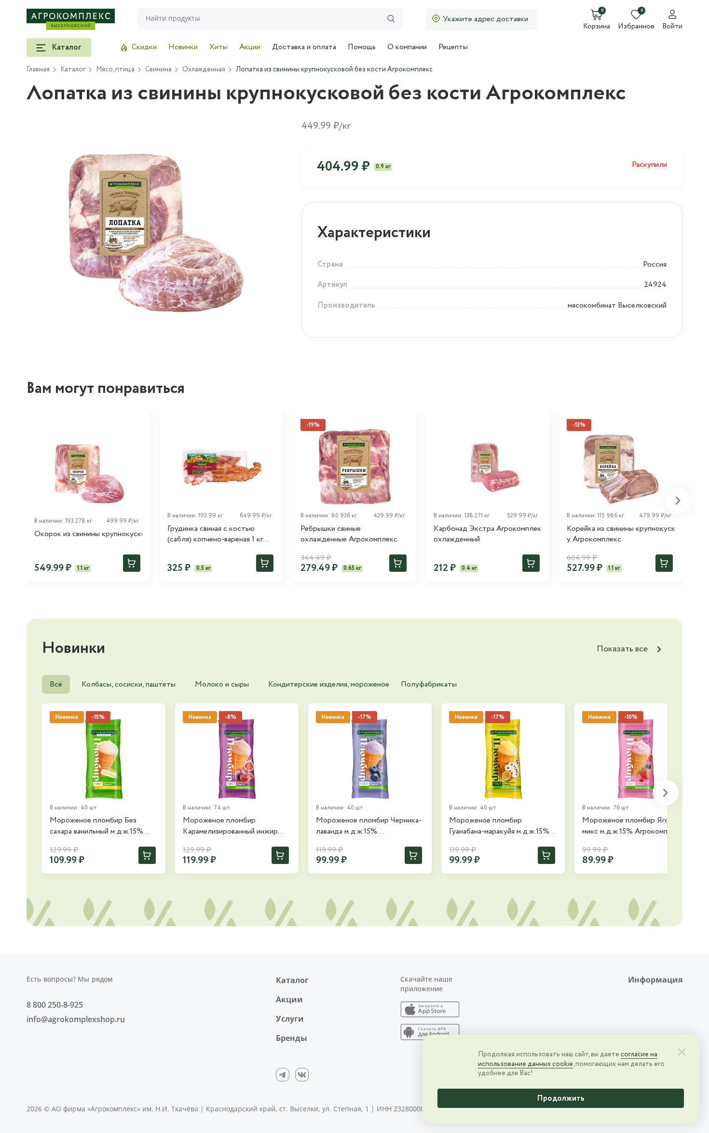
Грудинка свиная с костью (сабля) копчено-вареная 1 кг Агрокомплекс (215, 534)
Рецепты (453, 47)
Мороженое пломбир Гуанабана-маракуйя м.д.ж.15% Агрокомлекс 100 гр (499, 826)
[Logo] (71, 19)
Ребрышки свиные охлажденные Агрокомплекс (348, 534)
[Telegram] (282, 1074)
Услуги (290, 1018)
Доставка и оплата (304, 47)
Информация (655, 979)
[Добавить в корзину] (131, 563)
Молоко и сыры (222, 684)
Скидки (144, 47)
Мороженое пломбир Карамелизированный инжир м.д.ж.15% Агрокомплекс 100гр (234, 826)
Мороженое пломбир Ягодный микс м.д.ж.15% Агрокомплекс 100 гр (634, 826)
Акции (249, 47)
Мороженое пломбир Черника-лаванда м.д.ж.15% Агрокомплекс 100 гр (369, 826)
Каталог (292, 980)
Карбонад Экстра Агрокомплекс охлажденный (488, 534)
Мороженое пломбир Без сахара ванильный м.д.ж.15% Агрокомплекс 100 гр (96, 826)
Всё (56, 684)
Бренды (291, 1038)
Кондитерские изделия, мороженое (328, 684)
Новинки (183, 47)
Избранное (636, 27)
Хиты (218, 47)
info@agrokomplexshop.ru (76, 1019)
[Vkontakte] (302, 1074)
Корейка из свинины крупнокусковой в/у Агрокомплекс (621, 534)
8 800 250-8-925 (55, 1004)
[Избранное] (138, 422)
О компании (407, 47)
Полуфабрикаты (429, 684)
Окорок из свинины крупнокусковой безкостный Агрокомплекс (88, 534)
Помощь (362, 47)
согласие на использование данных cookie (567, 1059)
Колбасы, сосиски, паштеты (129, 684)
